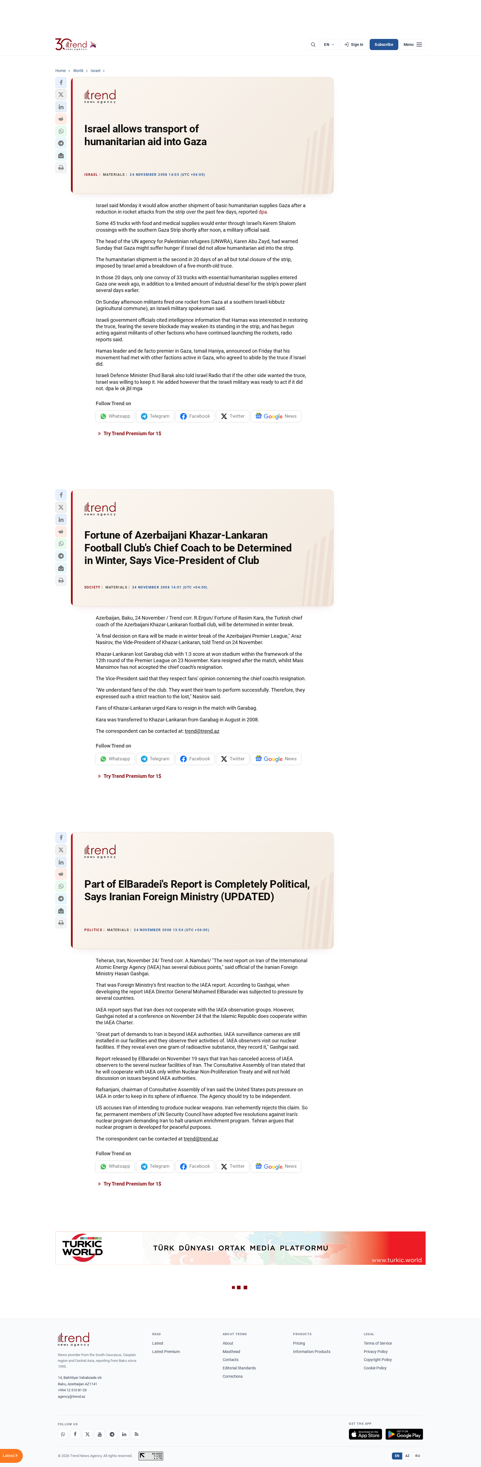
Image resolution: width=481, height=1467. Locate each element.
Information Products (311, 1351)
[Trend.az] (76, 44)
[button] (61, 82)
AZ (407, 1456)
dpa (263, 212)
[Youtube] (100, 1434)
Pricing (299, 1343)
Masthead (231, 1351)
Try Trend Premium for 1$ (132, 433)
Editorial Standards (239, 1368)
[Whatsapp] (63, 1434)
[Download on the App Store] (365, 1434)
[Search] (313, 44)
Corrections (233, 1376)
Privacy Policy (376, 1351)
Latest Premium (166, 1351)
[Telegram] (112, 1434)
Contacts (231, 1359)
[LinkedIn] (124, 1434)
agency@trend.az (71, 1396)
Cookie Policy (375, 1368)
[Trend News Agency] (73, 1339)
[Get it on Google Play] (404, 1434)
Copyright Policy (378, 1359)
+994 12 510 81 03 (72, 1390)
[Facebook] (75, 1434)
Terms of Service (378, 1343)
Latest (157, 1343)
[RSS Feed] (136, 1434)
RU (417, 1456)
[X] (87, 1434)
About (228, 1343)
